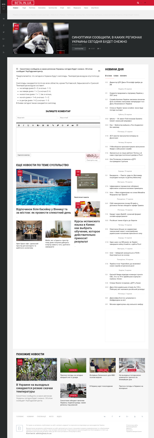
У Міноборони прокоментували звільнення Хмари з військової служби (127, 148)
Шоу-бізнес (95, 8)
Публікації (41, 416)
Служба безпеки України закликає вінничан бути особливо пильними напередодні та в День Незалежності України (127, 101)
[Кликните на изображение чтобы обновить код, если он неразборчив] (92, 156)
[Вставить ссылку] (53, 125)
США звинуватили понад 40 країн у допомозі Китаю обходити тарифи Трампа (127, 204)
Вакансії (129, 428)
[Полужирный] (19, 125)
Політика (32, 8)
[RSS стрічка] (141, 3)
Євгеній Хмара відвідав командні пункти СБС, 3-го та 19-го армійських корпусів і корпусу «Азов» (126, 277)
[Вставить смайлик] (62, 125)
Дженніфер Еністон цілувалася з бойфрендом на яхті (123, 299)
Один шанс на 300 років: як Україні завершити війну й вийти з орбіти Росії (125, 243)
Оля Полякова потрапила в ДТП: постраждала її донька (123, 160)
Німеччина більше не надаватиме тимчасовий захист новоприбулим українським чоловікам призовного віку (126, 231)
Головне (20, 416)
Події (24, 8)
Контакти (129, 430)
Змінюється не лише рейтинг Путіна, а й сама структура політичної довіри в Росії (126, 154)
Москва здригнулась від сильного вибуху (126, 304)
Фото (51, 416)
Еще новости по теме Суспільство (42, 165)
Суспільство (53, 8)
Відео (59, 416)
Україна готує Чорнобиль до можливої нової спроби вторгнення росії (125, 265)
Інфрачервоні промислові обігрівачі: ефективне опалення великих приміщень (126, 187)
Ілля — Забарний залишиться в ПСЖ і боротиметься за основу (125, 254)
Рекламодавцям (131, 427)
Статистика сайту (132, 425)
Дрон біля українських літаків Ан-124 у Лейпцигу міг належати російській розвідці (127, 288)
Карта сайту (77, 431)
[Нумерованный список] (43, 125)
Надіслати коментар (24, 155)
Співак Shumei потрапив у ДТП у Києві (125, 283)
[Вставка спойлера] (77, 125)
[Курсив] (23, 125)
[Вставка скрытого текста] (68, 125)
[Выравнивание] (38, 125)
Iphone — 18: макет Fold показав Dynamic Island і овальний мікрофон (126, 120)
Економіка (41, 8)
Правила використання (134, 431)
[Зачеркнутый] (33, 125)
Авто (68, 8)
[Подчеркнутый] (28, 125)
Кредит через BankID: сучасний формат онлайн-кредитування (125, 215)
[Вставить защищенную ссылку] (58, 125)
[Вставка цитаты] (72, 125)
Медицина (77, 8)
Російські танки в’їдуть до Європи (123, 220)
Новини (15, 8)
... (43, 194)
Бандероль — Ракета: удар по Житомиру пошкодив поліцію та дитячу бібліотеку (126, 176)
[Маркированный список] (48, 125)
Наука (86, 8)
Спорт (62, 8)
